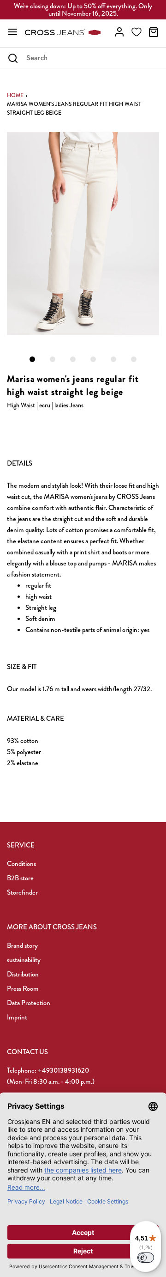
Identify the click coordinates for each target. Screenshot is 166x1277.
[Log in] (119, 31)
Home (15, 95)
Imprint (17, 1017)
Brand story (22, 945)
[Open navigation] (12, 31)
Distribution (23, 974)
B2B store (20, 878)
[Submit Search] (12, 58)
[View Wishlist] (136, 31)
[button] (83, 233)
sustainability (24, 960)
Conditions (21, 864)
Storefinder (22, 892)
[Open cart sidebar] (153, 31)
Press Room (23, 988)
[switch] (145, 1257)
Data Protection (28, 1003)
